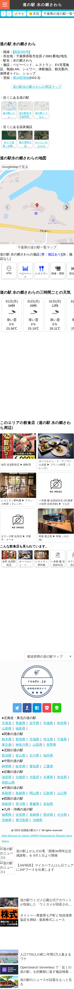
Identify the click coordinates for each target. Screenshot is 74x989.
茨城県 (34, 739)
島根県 (20, 793)
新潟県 (6, 755)
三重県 (48, 766)
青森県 (20, 723)
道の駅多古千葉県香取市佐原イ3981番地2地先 (26, 116)
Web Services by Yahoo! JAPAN (20, 835)
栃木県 (6, 739)
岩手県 (34, 723)
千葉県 (62, 739)
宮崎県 (6, 820)
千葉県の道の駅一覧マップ (37, 247)
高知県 (48, 804)
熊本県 (48, 815)
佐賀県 (20, 815)
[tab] (33, 241)
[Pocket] (46, 707)
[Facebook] (27, 707)
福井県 (48, 755)
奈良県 (62, 777)
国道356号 (21, 52)
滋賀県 (6, 777)
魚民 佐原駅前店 (9, 563)
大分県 (62, 815)
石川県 (34, 755)
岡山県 (34, 793)
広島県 (48, 793)
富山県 (20, 755)
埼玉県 (48, 739)
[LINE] (56, 707)
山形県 (6, 728)
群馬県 (20, 739)
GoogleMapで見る (15, 167)
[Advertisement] (37, 22)
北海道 (6, 723)
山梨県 (37, 745)
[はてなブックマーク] (37, 707)
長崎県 (34, 815)
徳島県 (6, 804)
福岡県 (6, 815)
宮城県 (48, 723)
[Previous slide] (7, 207)
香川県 (20, 804)
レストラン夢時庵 (41, 563)
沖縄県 (37, 820)
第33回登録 (21, 78)
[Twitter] (17, 707)
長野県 (51, 745)
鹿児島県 (22, 820)
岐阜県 (20, 766)
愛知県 (34, 766)
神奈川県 (22, 745)
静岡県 (6, 766)
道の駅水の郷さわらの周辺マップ (37, 87)
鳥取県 (6, 793)
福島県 (20, 728)
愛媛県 (34, 804)
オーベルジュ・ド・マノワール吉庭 (25, 566)
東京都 (6, 745)
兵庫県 (48, 777)
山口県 (62, 793)
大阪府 (34, 777)
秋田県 (62, 723)
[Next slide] (66, 207)
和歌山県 (8, 782)
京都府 (20, 777)
